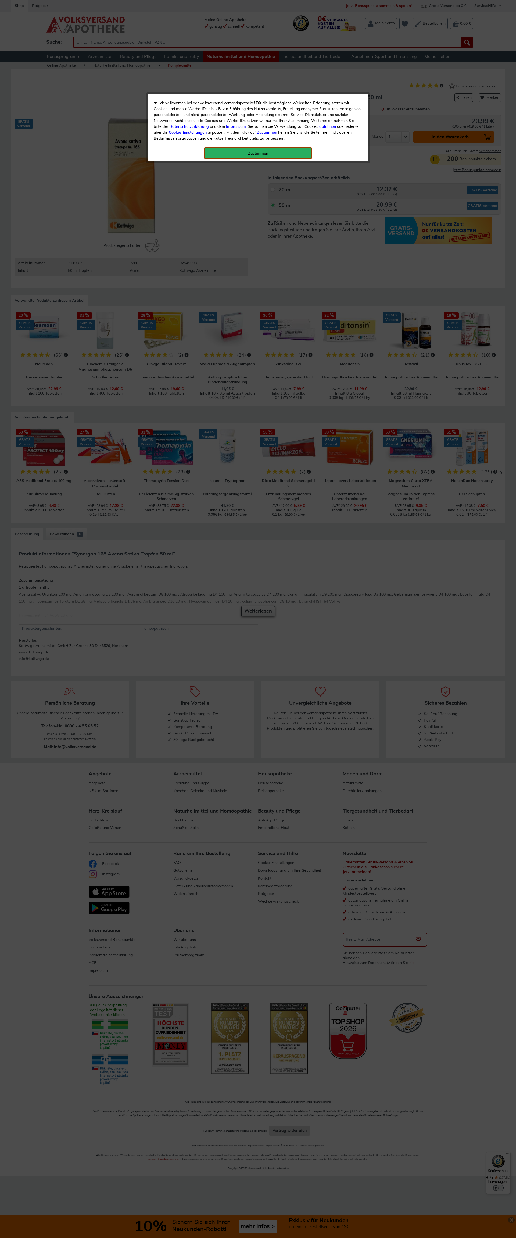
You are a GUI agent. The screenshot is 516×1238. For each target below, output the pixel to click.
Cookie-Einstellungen (188, 133)
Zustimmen (267, 133)
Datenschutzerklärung (189, 127)
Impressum (236, 127)
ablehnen (327, 127)
